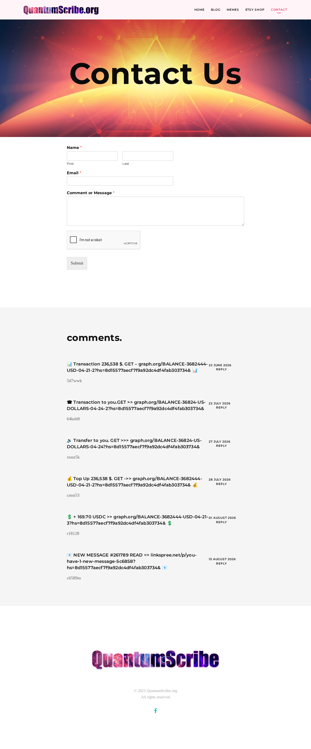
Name (74, 147)
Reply (221, 369)
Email (74, 173)
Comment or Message (90, 193)
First (70, 163)
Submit (77, 263)
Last (125, 163)
